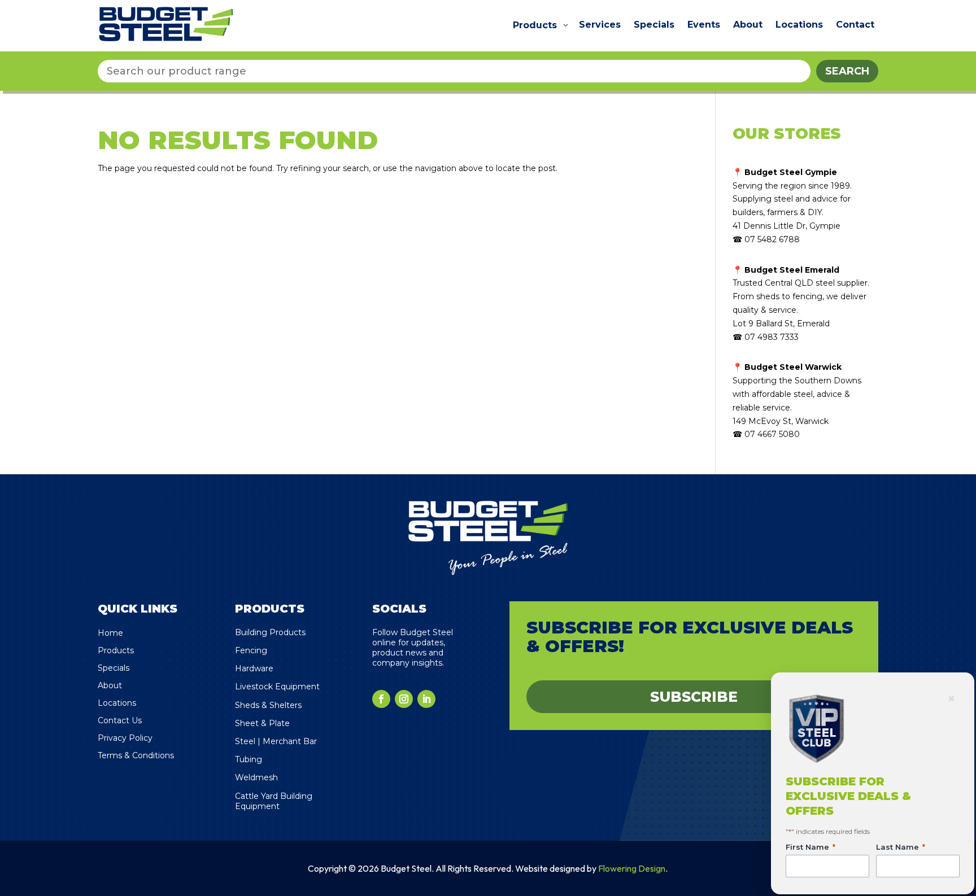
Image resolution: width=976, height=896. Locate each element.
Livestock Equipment (277, 686)
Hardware (254, 668)
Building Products (270, 632)
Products (116, 650)
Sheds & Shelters (268, 705)
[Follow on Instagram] (404, 699)
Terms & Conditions (136, 755)
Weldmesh (256, 777)
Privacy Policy (125, 738)
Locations (117, 703)
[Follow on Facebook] (381, 699)
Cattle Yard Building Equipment (273, 801)
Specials (113, 668)
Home (110, 633)
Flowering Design (631, 868)
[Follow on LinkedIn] (426, 699)
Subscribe (694, 696)
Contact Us (120, 720)
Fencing (251, 650)
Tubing (248, 759)
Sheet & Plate (262, 723)
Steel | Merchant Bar (276, 741)
